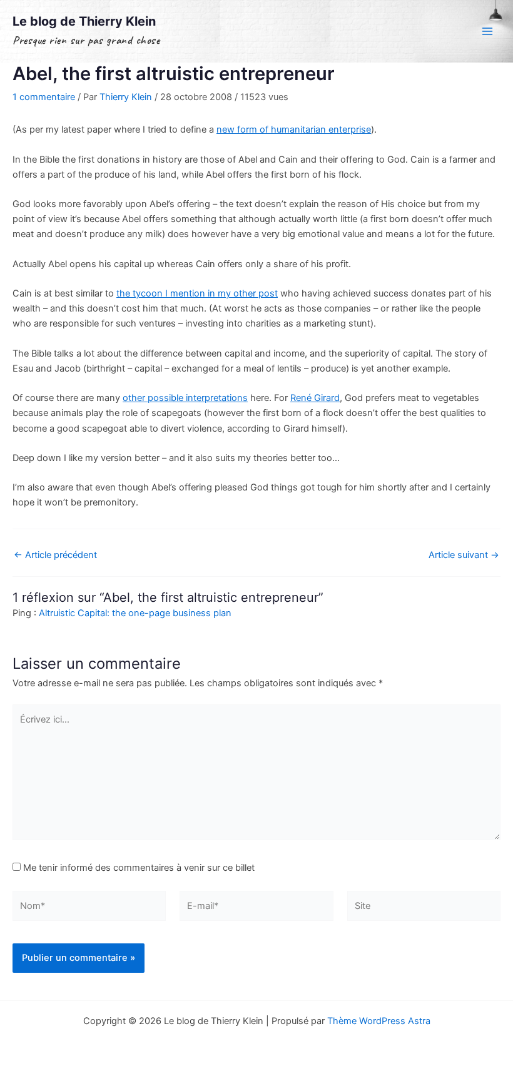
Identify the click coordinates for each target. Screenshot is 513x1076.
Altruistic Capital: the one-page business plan (135, 613)
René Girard (315, 398)
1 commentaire (44, 97)
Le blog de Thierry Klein (84, 21)
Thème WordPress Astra (378, 1021)
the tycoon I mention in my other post (197, 293)
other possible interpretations (185, 398)
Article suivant (464, 555)
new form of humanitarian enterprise (293, 129)
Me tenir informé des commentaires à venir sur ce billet (139, 867)
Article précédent (55, 555)
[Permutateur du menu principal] (487, 31)
